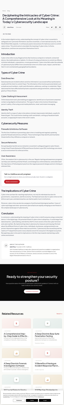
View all (58, 313)
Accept (45, 400)
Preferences (19, 400)
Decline (32, 400)
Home (4, 10)
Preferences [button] (41, 396)
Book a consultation (12, 181)
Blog (8, 10)
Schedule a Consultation (32, 291)
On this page (7, 34)
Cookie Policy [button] (6, 396)
